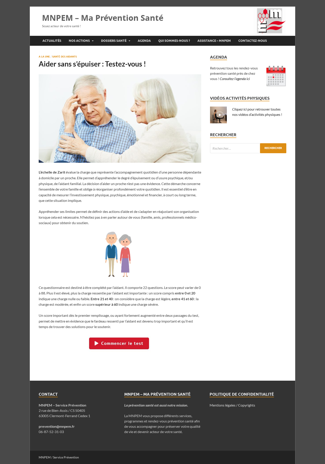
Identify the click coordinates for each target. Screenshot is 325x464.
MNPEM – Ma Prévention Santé (102, 17)
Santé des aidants (64, 56)
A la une (44, 56)
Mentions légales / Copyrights (232, 405)
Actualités (51, 40)
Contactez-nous (252, 40)
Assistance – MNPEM (214, 40)
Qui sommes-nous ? (174, 40)
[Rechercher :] (248, 148)
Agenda (144, 40)
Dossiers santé (113, 40)
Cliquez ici (239, 109)
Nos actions (79, 40)
